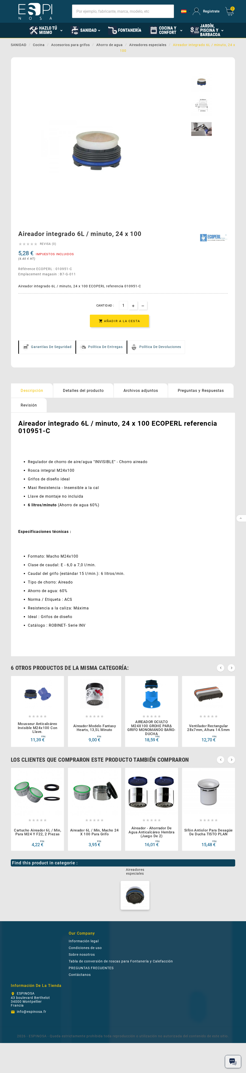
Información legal (84, 941)
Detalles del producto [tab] (83, 390)
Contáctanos (80, 975)
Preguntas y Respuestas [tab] (201, 390)
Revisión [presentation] (29, 405)
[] (184, 11)
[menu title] (22, 30)
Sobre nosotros (82, 954)
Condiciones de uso (85, 948)
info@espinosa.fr (31, 1012)
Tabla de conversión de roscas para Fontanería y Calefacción (121, 961)
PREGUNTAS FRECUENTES (91, 968)
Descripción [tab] (32, 390)
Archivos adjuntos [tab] (140, 390)
